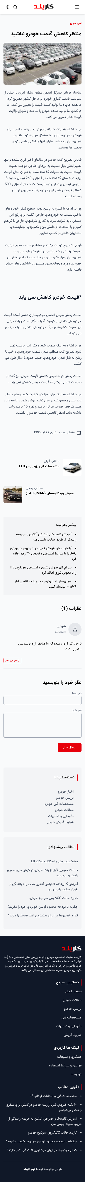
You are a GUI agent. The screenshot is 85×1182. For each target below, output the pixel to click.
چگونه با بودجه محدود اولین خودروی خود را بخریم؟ (42, 907)
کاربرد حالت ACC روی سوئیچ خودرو (53, 898)
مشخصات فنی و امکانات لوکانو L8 (54, 861)
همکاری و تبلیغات (69, 1057)
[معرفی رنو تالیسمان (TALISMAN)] (12, 494)
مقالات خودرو (64, 810)
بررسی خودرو (65, 798)
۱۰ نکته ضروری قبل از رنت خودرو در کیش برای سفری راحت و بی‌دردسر (42, 873)
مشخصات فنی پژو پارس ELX (39, 466)
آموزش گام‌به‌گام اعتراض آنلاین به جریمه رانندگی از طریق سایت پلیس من (46, 537)
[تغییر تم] (7, 7)
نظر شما (77, 710)
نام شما (77, 693)
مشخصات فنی (71, 1017)
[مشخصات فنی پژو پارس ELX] (72, 467)
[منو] (77, 7)
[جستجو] (15, 7)
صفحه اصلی (73, 991)
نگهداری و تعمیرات (61, 816)
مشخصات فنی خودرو (59, 804)
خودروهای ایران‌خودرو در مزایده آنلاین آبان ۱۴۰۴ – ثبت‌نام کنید (45, 584)
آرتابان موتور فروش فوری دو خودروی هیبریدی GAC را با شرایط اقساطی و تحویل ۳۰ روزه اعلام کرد (43, 554)
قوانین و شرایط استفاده (65, 1065)
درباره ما (76, 1074)
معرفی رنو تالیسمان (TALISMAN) (50, 493)
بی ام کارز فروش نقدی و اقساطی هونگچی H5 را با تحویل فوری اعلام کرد (43, 570)
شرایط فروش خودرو (60, 822)
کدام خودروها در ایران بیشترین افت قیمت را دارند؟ (43, 915)
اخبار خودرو (66, 792)
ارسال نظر (69, 747)
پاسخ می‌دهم (12, 660)
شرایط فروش (73, 1035)
